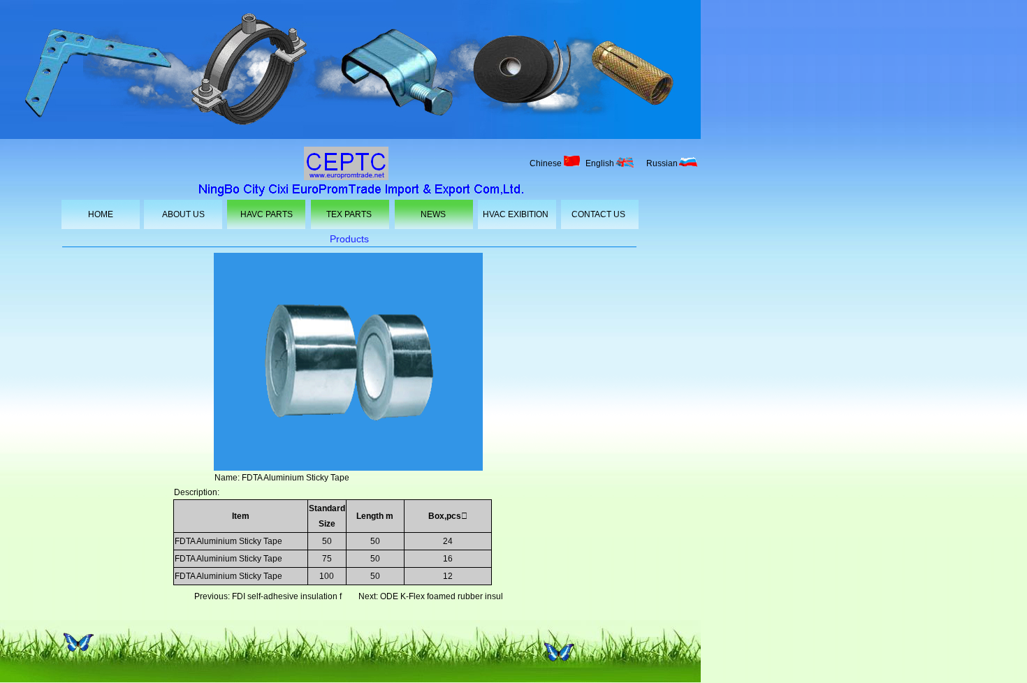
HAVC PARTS (266, 214)
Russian (662, 163)
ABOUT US (183, 214)
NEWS (433, 214)
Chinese (546, 163)
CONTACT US (598, 214)
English (599, 163)
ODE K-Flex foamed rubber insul (441, 596)
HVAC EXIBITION (515, 214)
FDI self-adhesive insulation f (287, 596)
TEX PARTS (349, 214)
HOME (100, 214)
